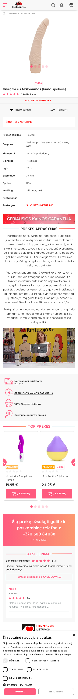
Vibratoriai (13, 13)
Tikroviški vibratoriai (27, 13)
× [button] (73, 635)
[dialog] (39, 665)
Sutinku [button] (20, 691)
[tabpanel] (39, 46)
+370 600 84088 (39, 534)
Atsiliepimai (39, 554)
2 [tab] (35, 66)
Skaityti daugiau (64, 654)
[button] (39, 685)
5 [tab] (46, 66)
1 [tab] (31, 66)
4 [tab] (43, 66)
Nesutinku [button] (56, 691)
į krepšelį (23, 493)
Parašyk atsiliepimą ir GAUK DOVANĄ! (39, 576)
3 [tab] (39, 66)
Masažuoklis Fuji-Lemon (55, 476)
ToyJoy (30, 134)
